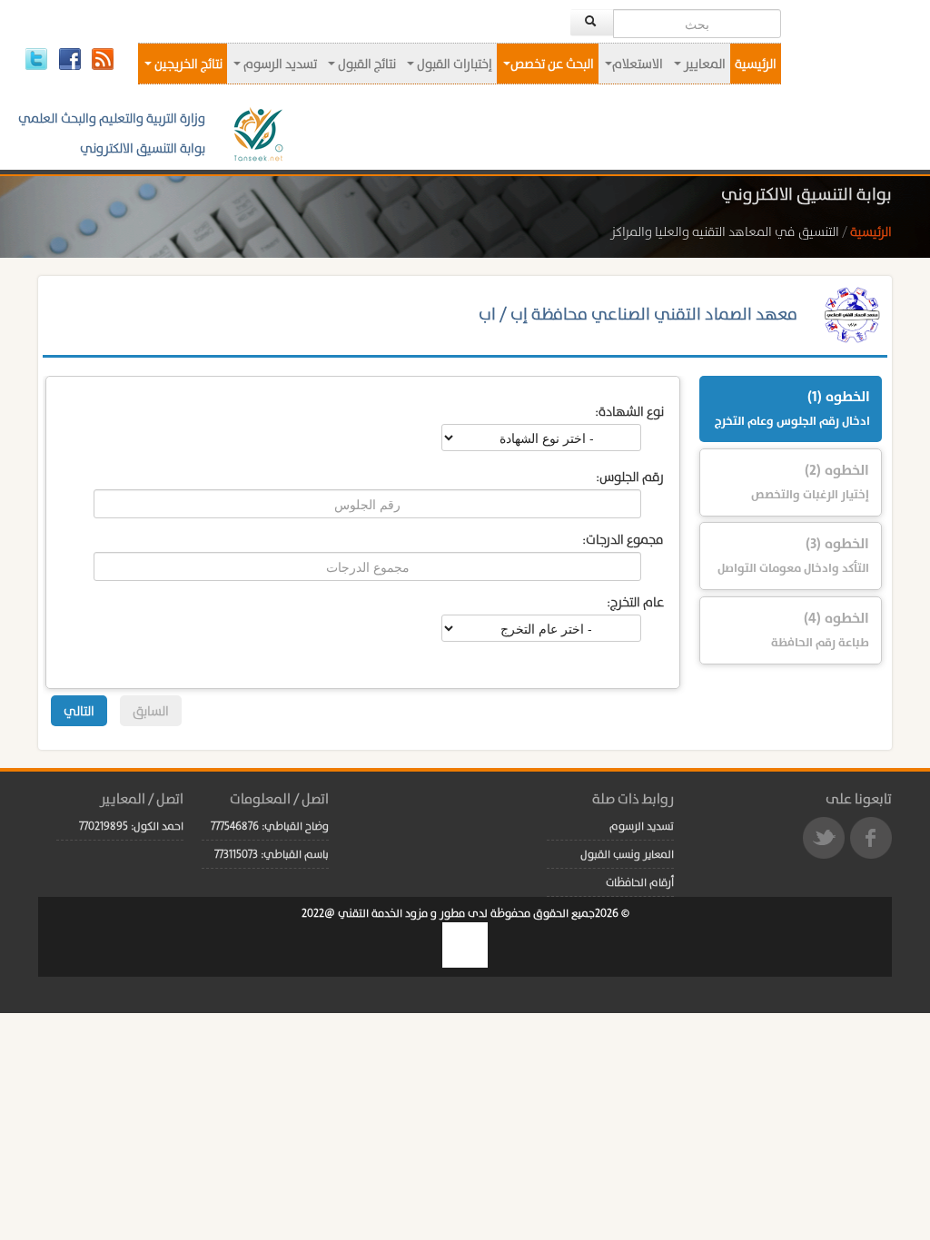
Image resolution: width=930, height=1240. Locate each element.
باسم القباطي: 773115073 (271, 854)
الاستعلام (637, 63)
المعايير (703, 63)
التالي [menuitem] (79, 711)
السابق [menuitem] (151, 711)
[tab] (790, 409)
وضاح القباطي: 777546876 (270, 826)
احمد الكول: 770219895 (131, 826)
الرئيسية (756, 63)
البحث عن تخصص (552, 63)
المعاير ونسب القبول (627, 854)
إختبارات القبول (453, 63)
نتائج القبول (365, 63)
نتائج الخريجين (187, 63)
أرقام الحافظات (640, 882)
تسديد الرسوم (279, 63)
